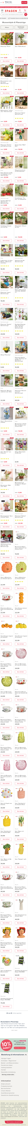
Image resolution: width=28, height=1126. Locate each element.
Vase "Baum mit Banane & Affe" (6, 859)
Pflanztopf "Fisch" (6, 46)
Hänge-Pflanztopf (5, 354)
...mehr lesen (14, 1030)
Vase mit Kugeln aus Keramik (6, 804)
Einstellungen (17, 1124)
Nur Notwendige (10, 1124)
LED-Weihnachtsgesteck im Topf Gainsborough (6, 545)
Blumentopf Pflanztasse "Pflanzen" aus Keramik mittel (6, 749)
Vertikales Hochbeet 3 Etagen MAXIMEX (21, 971)
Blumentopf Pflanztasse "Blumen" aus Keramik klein (6, 665)
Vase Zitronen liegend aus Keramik (21, 636)
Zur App (24, 2)
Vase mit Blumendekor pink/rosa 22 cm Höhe (6, 777)
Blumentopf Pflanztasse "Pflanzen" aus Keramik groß (6, 916)
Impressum (4, 1124)
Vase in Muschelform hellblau (6, 421)
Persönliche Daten (7, 1065)
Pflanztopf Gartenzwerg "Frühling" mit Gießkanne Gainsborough (20, 359)
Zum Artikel (6, 61)
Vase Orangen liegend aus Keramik (7, 636)
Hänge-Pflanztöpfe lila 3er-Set (20, 452)
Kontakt (3, 1070)
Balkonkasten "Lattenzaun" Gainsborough (7, 111)
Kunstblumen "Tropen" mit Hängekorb (20, 198)
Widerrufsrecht (5, 1084)
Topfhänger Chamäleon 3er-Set (6, 226)
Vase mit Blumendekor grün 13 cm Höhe (6, 692)
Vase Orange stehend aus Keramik (21, 608)
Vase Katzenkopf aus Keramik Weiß (20, 915)
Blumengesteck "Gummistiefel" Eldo (7, 516)
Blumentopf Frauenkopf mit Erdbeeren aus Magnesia (20, 944)
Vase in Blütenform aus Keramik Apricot (6, 578)
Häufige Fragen (6, 1058)
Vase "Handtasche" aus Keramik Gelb (6, 832)
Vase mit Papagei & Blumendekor (6, 971)
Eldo (16, 142)
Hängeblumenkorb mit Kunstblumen (20, 170)
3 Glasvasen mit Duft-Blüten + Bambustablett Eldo (7, 262)
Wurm (16, 544)
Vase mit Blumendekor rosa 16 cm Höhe (20, 776)
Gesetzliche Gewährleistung (10, 1095)
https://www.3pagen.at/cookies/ (9, 1116)
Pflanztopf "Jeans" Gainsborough (6, 293)
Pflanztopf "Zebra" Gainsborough (20, 113)
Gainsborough (4, 78)
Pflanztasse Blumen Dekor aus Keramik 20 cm (7, 609)
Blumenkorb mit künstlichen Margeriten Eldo (20, 484)
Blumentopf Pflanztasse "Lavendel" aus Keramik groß (21, 888)
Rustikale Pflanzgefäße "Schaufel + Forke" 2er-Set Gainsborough (20, 326)
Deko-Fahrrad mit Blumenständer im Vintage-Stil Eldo (7, 174)
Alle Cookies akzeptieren (14, 1122)
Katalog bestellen (6, 1067)
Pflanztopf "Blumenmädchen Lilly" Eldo (6, 391)
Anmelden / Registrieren (8, 1061)
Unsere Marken (6, 1091)
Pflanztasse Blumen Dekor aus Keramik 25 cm (21, 693)
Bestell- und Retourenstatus (9, 1063)
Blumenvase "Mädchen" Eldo (6, 486)
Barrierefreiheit (6, 1088)
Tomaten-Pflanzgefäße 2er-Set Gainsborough (6, 202)
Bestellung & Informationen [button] (12, 1055)
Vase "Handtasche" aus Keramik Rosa (20, 804)
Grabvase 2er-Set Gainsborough (20, 261)
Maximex (17, 968)
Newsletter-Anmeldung (8, 1072)
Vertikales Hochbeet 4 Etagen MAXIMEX (7, 999)
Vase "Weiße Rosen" (20, 46)
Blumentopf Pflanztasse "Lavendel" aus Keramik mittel (6, 721)
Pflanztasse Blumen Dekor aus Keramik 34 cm (7, 888)
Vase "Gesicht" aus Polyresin (6, 452)
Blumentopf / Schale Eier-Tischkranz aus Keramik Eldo (20, 425)
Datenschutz (23, 1124)
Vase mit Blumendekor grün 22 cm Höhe (21, 748)
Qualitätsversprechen (8, 1093)
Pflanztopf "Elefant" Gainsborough (20, 516)
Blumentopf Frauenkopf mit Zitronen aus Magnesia (7, 944)
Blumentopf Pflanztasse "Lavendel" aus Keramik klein (21, 548)
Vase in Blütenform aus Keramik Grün (20, 578)
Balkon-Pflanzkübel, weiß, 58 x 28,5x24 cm (20, 291)
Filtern (7, 27)
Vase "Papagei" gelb (20, 859)
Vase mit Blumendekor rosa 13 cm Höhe (20, 664)
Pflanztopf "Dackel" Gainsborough (6, 325)
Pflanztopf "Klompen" (21, 78)
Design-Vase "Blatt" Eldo (20, 145)
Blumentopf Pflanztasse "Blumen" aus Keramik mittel (20, 721)
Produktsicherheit (6, 1086)
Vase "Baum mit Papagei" (19, 832)
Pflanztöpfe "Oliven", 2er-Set (21, 226)
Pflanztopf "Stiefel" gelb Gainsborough (6, 145)
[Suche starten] (25, 14)
